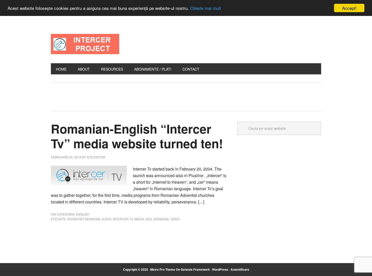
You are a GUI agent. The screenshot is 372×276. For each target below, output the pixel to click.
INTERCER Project (85, 44)
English (82, 214)
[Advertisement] (157, 95)
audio (106, 219)
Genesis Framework (195, 269)
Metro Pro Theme (162, 269)
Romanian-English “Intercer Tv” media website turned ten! (137, 136)
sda (149, 219)
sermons (161, 219)
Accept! (349, 8)
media (139, 219)
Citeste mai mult (205, 8)
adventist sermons (83, 219)
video (175, 219)
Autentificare (240, 269)
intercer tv (123, 219)
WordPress (220, 269)
